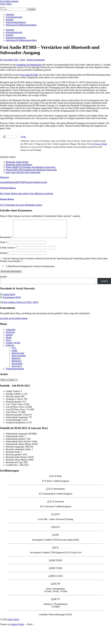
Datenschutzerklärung (16, 22)
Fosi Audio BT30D (29, 75)
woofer (44, 182)
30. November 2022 (9, 59)
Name (3, 242)
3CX (14, 348)
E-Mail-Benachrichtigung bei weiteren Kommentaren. (30, 266)
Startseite (10, 14)
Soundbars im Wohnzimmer (29, 64)
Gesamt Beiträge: (14, 420)
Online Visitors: (13, 391)
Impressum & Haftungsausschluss (21, 25)
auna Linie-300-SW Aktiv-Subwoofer (23, 172)
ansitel (14, 350)
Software (10, 345)
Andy (22, 59)
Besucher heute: (13, 396)
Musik (9, 337)
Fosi (26, 182)
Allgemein (10, 329)
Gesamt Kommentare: (16, 422)
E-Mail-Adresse (8, 247)
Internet (9, 335)
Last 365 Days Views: (16, 409)
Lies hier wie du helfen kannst (13, 318)
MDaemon (16, 361)
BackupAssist (18, 353)
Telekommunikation (15, 368)
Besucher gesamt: (14, 414)
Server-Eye (17, 366)
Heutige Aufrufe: (14, 394)
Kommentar (6, 237)
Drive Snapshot (19, 355)
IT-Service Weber (100, 144)
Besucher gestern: (14, 401)
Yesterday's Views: (15, 399)
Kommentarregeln (14, 17)
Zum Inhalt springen (9, 1)
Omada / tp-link (13, 342)
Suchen (3, 276)
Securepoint (17, 363)
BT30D (21, 182)
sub (30, 182)
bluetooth (13, 182)
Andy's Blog (6, 4)
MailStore (16, 358)
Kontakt (9, 19)
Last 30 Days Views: (15, 407)
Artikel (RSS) (8, 294)
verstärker (36, 182)
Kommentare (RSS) (11, 297)
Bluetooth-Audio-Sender (17, 162)
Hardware (4, 177)
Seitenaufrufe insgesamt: (17, 417)
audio (6, 182)
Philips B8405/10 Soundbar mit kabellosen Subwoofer (31, 167)
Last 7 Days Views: (15, 404)
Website (3, 253)
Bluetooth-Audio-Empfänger (19, 164)
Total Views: (12, 412)
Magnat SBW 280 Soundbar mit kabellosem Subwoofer (31, 170)
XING (35, 302)
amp (2, 182)
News (8, 340)
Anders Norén (17, 624)
